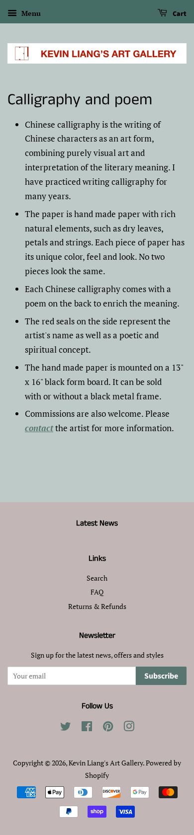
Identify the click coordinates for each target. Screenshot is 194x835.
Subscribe (161, 676)
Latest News (97, 523)
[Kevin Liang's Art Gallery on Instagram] (128, 728)
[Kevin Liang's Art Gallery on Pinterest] (107, 728)
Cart (179, 14)
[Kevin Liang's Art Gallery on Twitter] (65, 728)
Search (97, 578)
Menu (30, 13)
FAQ (97, 592)
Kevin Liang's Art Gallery (106, 762)
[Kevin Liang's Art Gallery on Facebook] (87, 728)
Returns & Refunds (97, 606)
